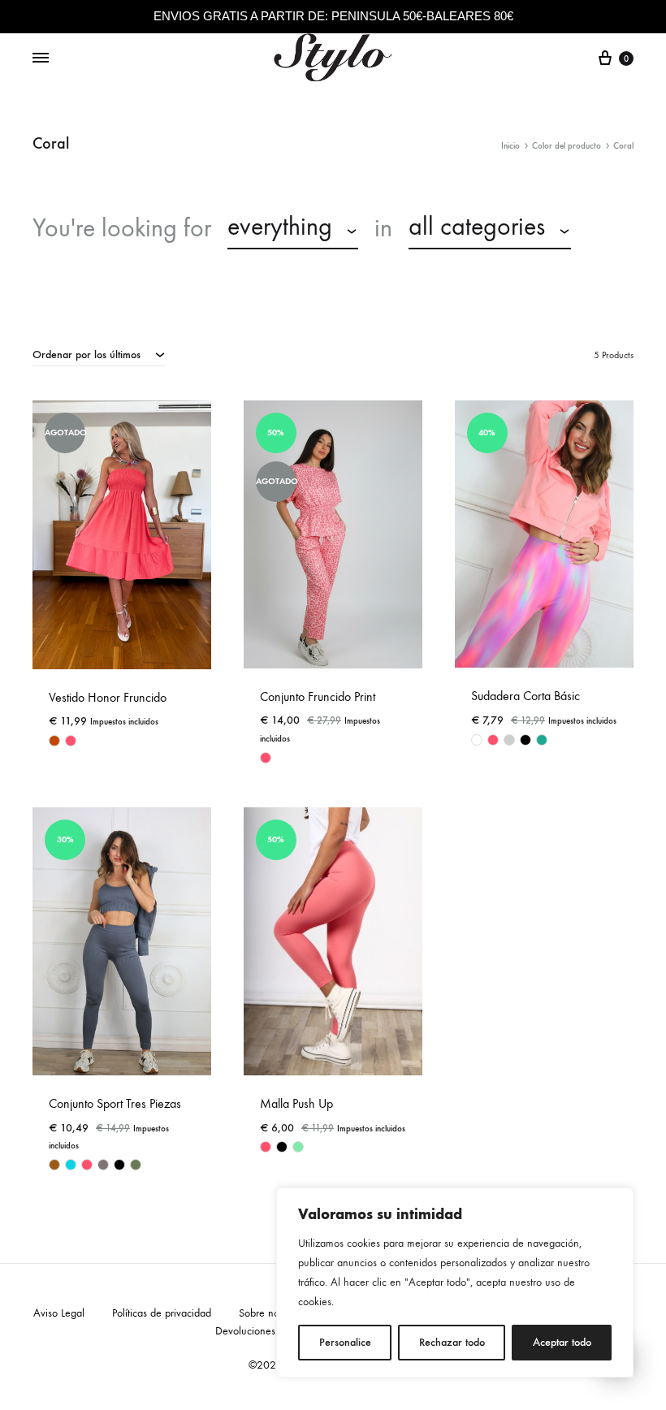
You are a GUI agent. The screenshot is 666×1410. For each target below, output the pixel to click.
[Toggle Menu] (40, 58)
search (73, 268)
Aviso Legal (58, 1313)
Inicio (510, 146)
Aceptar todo (562, 1342)
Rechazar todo (452, 1342)
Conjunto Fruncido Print (317, 696)
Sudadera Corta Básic (525, 695)
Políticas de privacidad (161, 1313)
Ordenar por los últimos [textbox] (86, 354)
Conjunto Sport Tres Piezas (115, 1103)
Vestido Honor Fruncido (107, 697)
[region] (455, 1282)
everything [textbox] (279, 226)
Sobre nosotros (272, 1313)
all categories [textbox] (477, 226)
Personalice (345, 1342)
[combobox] (292, 229)
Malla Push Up (296, 1103)
